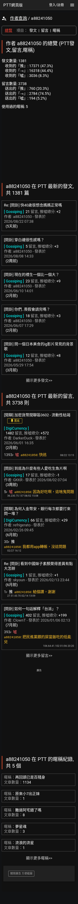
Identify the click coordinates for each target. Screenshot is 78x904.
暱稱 (56, 30)
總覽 (8, 30)
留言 (44, 30)
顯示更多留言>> (39, 655)
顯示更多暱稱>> (39, 858)
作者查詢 (18, 18)
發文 (33, 30)
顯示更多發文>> (39, 380)
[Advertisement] (39, 712)
